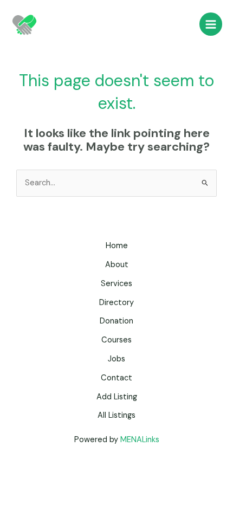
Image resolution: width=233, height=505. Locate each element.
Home (117, 246)
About (116, 265)
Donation (116, 321)
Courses (116, 340)
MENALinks (139, 440)
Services (116, 284)
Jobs (116, 359)
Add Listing (116, 397)
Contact (116, 378)
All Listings (116, 415)
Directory (116, 302)
